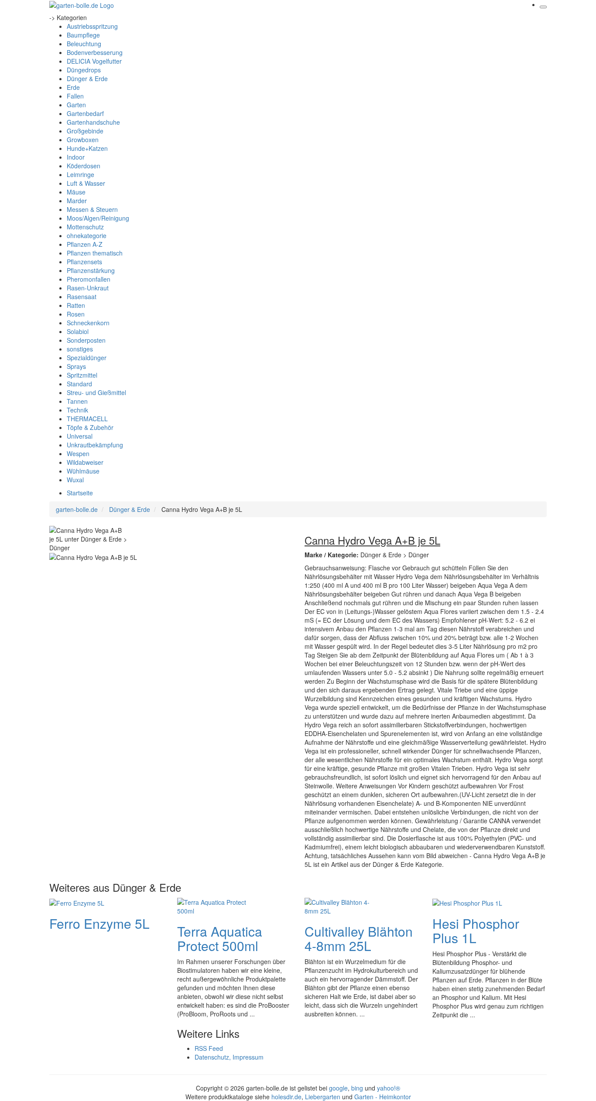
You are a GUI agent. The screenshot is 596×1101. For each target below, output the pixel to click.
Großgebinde (85, 130)
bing (357, 1088)
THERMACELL (87, 418)
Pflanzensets (84, 261)
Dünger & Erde (87, 78)
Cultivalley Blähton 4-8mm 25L (359, 938)
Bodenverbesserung (95, 52)
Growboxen (83, 139)
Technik (77, 410)
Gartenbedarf (85, 113)
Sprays (76, 366)
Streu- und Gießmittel (96, 392)
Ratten (76, 305)
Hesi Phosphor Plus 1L (475, 930)
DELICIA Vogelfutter (94, 61)
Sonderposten (86, 340)
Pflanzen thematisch (95, 253)
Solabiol (78, 331)
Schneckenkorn (88, 322)
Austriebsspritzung (92, 26)
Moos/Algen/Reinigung (98, 218)
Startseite (80, 492)
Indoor (76, 157)
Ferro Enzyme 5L (99, 923)
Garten (76, 104)
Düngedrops (84, 69)
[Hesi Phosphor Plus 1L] (467, 902)
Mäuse (76, 191)
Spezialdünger (86, 357)
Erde (73, 87)
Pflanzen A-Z (85, 244)
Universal (79, 436)
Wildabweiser (85, 462)
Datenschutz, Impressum (229, 1057)
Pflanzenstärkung (91, 270)
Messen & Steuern (92, 209)
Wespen (78, 453)
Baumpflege (83, 35)
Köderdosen (83, 165)
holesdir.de (286, 1096)
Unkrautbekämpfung (95, 444)
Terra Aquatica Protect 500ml (219, 938)
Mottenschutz (85, 226)
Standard (79, 383)
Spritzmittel (82, 375)
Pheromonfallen (88, 279)
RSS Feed (209, 1048)
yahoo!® (388, 1088)
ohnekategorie (86, 235)
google (338, 1088)
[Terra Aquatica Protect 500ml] (212, 905)
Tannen (77, 401)
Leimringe (80, 174)
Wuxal (75, 479)
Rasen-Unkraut (88, 287)
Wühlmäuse (83, 471)
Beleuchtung (84, 43)
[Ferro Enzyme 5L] (76, 902)
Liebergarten (322, 1096)
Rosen (76, 314)
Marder (77, 200)
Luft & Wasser (86, 183)
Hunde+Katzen (87, 148)
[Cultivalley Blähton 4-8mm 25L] (339, 905)
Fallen (75, 96)
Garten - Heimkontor (382, 1096)
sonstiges (80, 348)
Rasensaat (81, 296)
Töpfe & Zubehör (90, 427)
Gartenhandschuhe (93, 122)
